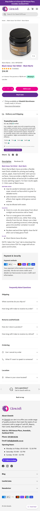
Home (3, 20)
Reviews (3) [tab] (18, 161)
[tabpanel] (20, 207)
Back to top (20, 397)
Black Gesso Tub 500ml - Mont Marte (18, 20)
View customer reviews (13, 150)
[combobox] (20, 14)
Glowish (7, 420)
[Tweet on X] (9, 155)
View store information (12, 106)
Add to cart (27, 89)
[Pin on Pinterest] (17, 155)
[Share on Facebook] (13, 155)
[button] (32, 9)
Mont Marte (6, 63)
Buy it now (20, 95)
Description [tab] (6, 161)
